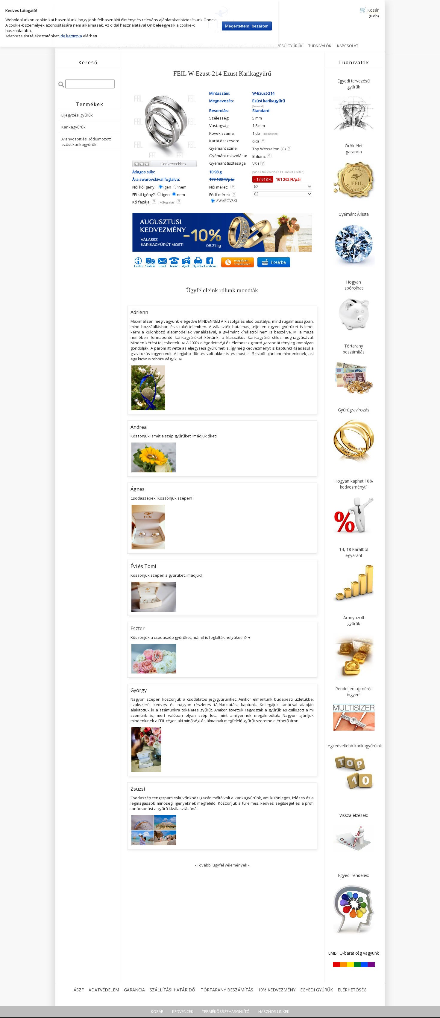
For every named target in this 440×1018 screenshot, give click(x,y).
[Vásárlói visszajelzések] (354, 850)
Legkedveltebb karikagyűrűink (354, 745)
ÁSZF (79, 990)
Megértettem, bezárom (246, 26)
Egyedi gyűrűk (316, 990)
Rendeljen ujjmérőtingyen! (354, 691)
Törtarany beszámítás (227, 990)
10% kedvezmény (276, 990)
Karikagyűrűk (96, 45)
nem (182, 187)
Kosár (373, 10)
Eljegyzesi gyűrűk (133, 45)
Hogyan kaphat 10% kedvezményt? (354, 484)
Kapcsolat (347, 45)
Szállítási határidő (172, 990)
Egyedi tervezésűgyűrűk (354, 84)
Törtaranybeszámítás (354, 349)
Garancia (134, 990)
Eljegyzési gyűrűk (77, 115)
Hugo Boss (192, 45)
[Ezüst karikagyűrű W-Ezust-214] (165, 156)
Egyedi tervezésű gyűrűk (277, 45)
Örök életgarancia (353, 148)
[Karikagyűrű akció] (222, 250)
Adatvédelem (104, 990)
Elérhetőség (352, 990)
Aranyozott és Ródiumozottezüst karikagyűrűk (86, 141)
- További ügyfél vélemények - (222, 865)
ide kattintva (71, 36)
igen (167, 187)
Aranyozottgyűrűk (353, 620)
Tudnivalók (319, 45)
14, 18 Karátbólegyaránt (353, 552)
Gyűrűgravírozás (353, 410)
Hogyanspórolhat (354, 285)
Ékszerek (166, 45)
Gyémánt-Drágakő (227, 45)
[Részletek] (271, 134)
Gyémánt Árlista (354, 214)
